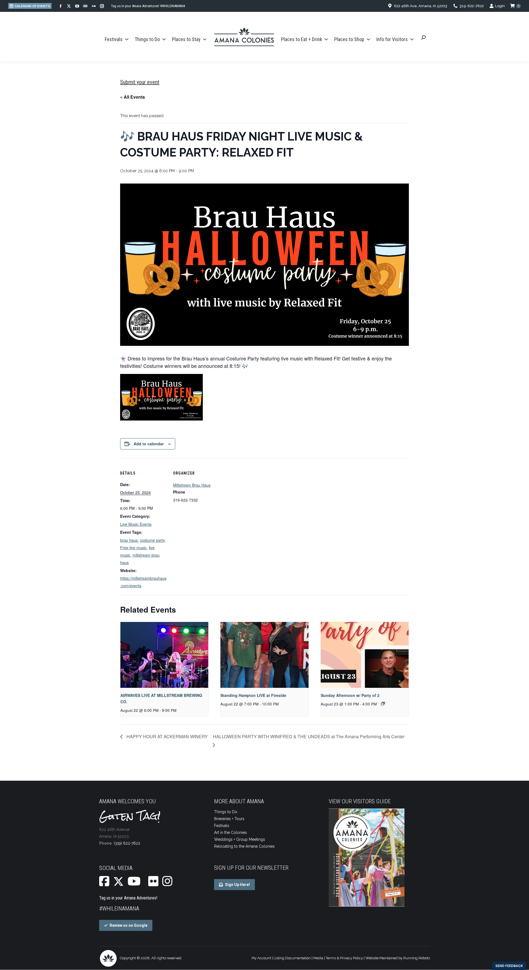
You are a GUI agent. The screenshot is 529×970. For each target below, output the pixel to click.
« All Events (132, 97)
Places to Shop (349, 39)
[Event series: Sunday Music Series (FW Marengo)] (383, 703)
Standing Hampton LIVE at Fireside (253, 695)
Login (500, 6)
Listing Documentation (292, 958)
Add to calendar (149, 443)
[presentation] (164, 655)
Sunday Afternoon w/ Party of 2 (350, 695)
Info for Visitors (392, 39)
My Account (261, 958)
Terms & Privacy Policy (344, 958)
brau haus (129, 540)
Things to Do (147, 39)
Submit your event (139, 82)
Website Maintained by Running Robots (397, 958)
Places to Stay (186, 39)
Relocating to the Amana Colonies (244, 846)
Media (318, 958)
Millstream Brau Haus (191, 485)
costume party (152, 540)
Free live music (133, 547)
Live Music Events (136, 524)
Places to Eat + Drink (301, 39)
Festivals (114, 39)
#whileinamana (119, 908)
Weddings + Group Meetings (239, 839)
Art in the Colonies (230, 832)
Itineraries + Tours (229, 819)
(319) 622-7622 (127, 843)
